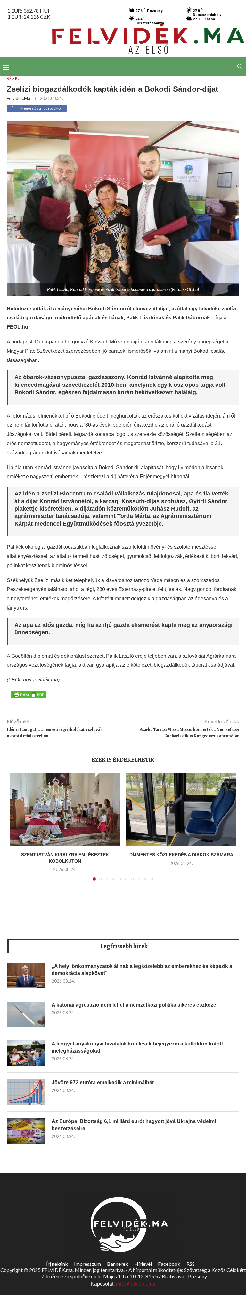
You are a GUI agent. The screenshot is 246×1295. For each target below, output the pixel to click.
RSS (190, 1264)
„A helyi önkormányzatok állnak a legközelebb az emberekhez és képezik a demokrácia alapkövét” (142, 969)
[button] (18, 830)
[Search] (239, 66)
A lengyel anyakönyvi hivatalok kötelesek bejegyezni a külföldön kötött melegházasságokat (137, 1047)
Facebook (169, 1264)
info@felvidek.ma (135, 1284)
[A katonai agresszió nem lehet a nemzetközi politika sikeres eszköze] (26, 1014)
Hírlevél (143, 1264)
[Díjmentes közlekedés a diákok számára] (181, 810)
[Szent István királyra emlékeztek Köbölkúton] (65, 810)
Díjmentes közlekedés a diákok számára (181, 854)
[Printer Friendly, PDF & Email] (28, 694)
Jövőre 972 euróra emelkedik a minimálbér (103, 1082)
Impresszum (87, 1264)
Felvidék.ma (18, 98)
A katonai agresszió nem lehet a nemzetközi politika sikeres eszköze (134, 1005)
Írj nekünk (57, 1264)
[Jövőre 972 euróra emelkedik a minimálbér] (26, 1092)
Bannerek (117, 1264)
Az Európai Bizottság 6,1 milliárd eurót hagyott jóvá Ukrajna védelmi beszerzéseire (134, 1125)
